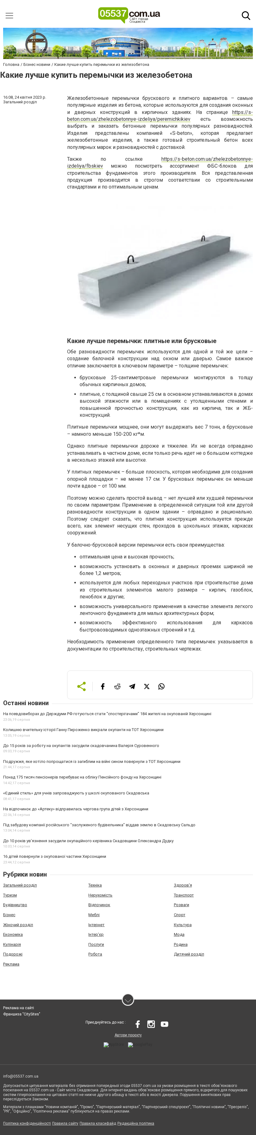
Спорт (179, 914)
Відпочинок (99, 904)
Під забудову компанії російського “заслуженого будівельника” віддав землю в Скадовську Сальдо (99, 825)
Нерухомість (100, 895)
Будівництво (15, 904)
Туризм (10, 895)
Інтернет (96, 924)
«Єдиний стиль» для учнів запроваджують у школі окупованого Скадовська (76, 793)
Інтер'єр (96, 934)
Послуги (96, 944)
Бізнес (9, 914)
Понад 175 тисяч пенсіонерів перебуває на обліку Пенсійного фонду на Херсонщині (82, 777)
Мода (179, 934)
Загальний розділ (20, 885)
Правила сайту (65, 1123)
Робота (95, 954)
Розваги (181, 904)
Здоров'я (183, 885)
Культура (183, 924)
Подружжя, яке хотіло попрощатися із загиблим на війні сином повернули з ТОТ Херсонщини (91, 761)
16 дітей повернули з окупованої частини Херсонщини (54, 856)
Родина (181, 944)
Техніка (95, 885)
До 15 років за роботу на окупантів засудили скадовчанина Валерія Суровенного (81, 745)
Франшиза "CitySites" (21, 1014)
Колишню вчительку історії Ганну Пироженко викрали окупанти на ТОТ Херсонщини (83, 729)
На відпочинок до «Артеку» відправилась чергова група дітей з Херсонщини (75, 809)
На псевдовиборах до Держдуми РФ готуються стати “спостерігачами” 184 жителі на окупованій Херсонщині (107, 713)
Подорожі (12, 954)
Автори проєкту (128, 1035)
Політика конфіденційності (27, 1123)
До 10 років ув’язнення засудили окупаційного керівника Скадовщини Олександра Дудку (88, 840)
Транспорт (184, 895)
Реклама (11, 964)
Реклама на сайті (18, 1008)
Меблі (94, 914)
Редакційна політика (135, 1123)
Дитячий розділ (189, 954)
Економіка (13, 934)
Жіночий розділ (18, 924)
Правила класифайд (98, 1123)
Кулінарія (12, 944)
